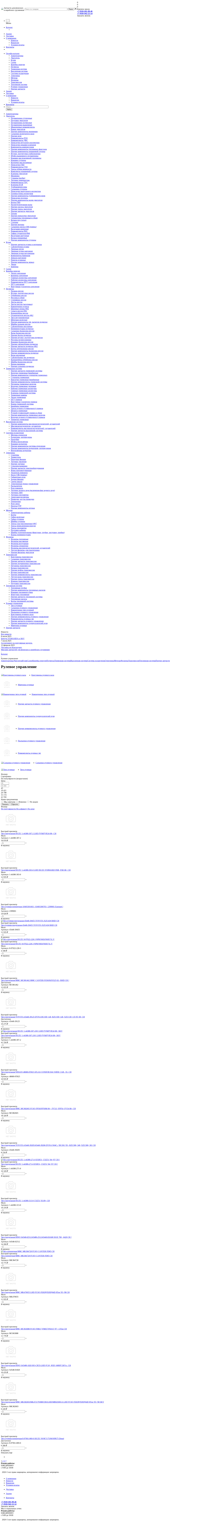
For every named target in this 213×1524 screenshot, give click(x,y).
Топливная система (19, 84)
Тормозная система (19, 69)
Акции (9, 34)
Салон (13, 62)
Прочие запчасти (18, 89)
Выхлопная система (19, 71)
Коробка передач (18, 65)
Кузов (13, 60)
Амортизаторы (17, 56)
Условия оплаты (17, 45)
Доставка (10, 36)
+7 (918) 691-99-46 (84, 11)
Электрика (15, 76)
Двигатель (15, 58)
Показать (5, 804)
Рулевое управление (19, 87)
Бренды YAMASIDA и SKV (13, 639)
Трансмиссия (16, 82)
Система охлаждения (20, 73)
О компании (11, 38)
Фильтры (14, 80)
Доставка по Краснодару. (11, 647)
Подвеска (15, 67)
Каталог (9, 27)
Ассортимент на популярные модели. (17, 643)
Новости (14, 40)
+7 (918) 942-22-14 (84, 13)
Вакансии (15, 43)
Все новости (6, 634)
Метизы (14, 78)
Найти (9, 109)
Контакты (10, 47)
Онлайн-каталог (13, 53)
